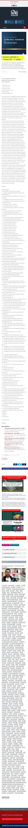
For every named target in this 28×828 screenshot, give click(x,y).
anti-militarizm (21, 601)
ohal (17, 729)
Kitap (19, 71)
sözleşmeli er (19, 757)
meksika (19, 715)
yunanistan (9, 793)
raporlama (19, 740)
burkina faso (10, 633)
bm (15, 629)
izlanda (22, 687)
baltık (3, 622)
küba (9, 705)
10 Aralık (12, 587)
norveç (13, 728)
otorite (13, 731)
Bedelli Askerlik (10, 624)
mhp (7, 719)
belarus (18, 624)
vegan (7, 775)
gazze (7, 664)
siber (17, 749)
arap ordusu (8, 605)
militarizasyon (13, 719)
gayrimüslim (17, 663)
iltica (7, 678)
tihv (8, 766)
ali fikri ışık (12, 597)
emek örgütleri (15, 652)
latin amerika (13, 708)
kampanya (10, 694)
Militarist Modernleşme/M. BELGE (12, 448)
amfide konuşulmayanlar (12, 599)
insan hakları (17, 680)
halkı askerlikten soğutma (16, 670)
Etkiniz (12, 656)
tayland (3, 763)
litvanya (23, 710)
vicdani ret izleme (10, 786)
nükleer (18, 728)
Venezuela (13, 775)
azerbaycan (10, 619)
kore (10, 703)
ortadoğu (22, 729)
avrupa (19, 613)
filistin (9, 661)
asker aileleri (21, 605)
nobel (8, 728)
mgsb (3, 719)
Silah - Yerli (15, 750)
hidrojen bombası (16, 671)
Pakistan (22, 733)
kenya (3, 698)
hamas (3, 671)
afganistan (9, 594)
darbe (10, 645)
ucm (3, 770)
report (3, 742)
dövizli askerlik (10, 647)
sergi (13, 749)
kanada (16, 694)
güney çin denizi (19, 666)
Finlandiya (15, 661)
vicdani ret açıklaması (14, 777)
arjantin (15, 605)
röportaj (9, 743)
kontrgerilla (4, 703)
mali (10, 714)
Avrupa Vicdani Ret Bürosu (16, 615)
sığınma (3, 756)
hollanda (4, 675)
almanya (19, 597)
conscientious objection (15, 640)
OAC (3, 729)
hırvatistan (21, 673)
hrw (9, 675)
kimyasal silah (10, 698)
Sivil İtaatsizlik (13, 754)
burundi (16, 633)
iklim (3, 678)
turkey (3, 768)
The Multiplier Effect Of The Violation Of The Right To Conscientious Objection (14, 765)
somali (21, 756)
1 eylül (22, 585)
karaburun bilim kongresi (7, 696)
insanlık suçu (10, 684)
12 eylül (18, 587)
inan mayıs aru (13, 678)
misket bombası (12, 721)
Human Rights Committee (17, 675)
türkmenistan (15, 768)
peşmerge (4, 736)
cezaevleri (4, 636)
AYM (20, 617)
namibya (10, 724)
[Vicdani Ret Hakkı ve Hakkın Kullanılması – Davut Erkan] (9, 540)
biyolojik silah (10, 629)
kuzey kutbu (17, 706)
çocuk (13, 638)
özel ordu (16, 733)
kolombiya (14, 701)
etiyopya (7, 656)
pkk (16, 736)
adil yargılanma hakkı (15, 592)
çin (12, 636)
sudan (9, 759)
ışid (2, 691)
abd (3, 592)
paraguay (13, 735)
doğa (3, 647)
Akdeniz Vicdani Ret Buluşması (16, 596)
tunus (22, 766)
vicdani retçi (19, 786)
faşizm (16, 659)
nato (15, 724)
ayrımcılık (4, 619)
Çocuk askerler (20, 638)
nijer (20, 726)
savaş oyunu (10, 747)
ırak (16, 689)
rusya (15, 743)
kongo (20, 701)
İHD (21, 677)
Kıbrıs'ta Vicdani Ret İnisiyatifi (15, 699)
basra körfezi (21, 622)
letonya (3, 710)
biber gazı (14, 626)
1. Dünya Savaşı (5, 587)
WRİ (12, 787)
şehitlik (7, 749)
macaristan (9, 712)
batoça (3, 624)
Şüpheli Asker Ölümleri (17, 759)
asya (15, 613)
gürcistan (12, 668)
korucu (15, 703)
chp (9, 636)
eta (2, 656)
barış (8, 622)
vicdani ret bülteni (20, 779)
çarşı (9, 634)
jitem (19, 691)
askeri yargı (19, 610)
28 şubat (12, 590)
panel (3, 735)
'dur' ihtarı (4, 585)
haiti (8, 670)
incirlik (19, 678)
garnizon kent (10, 663)
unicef (15, 773)
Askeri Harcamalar (11, 610)
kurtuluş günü (5, 706)
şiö (2, 754)
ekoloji (8, 652)
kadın (3, 692)
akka (3, 597)
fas (12, 659)
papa (8, 735)
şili (23, 752)
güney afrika (11, 666)
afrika (15, 594)
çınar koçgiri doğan (20, 636)
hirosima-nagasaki (12, 673)
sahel (3, 745)
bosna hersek (5, 631)
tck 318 (14, 763)
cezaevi (18, 634)
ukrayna (8, 770)
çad (21, 633)
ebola (19, 650)
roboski (8, 742)
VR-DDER (7, 787)
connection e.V (5, 640)
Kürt (20, 705)
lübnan (3, 712)
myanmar (4, 724)
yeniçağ (21, 789)
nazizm (20, 724)
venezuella (20, 775)
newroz (15, 726)
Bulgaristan (12, 631)
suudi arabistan (19, 761)
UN (11, 773)
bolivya (20, 629)
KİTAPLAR (4, 423)
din (22, 645)
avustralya (4, 617)
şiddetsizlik (4, 750)
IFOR (13, 677)
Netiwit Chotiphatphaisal (7, 726)
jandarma (8, 691)
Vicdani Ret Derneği (6, 780)
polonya (8, 738)
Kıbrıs (16, 698)
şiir (9, 750)
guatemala (4, 666)
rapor (13, 740)
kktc (3, 701)
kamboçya (20, 692)
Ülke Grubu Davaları (14, 772)
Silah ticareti (9, 752)
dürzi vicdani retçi (19, 648)
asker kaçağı (16, 606)
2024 (7, 590)
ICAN (9, 677)
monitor (9, 722)
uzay (3, 775)
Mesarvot (8, 717)
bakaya (19, 620)
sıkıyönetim (9, 756)
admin (6, 455)
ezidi (9, 659)
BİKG (19, 626)
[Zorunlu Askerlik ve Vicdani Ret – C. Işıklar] (14, 54)
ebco (14, 650)
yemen (8, 789)
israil (3, 687)
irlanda (3, 685)
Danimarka (4, 645)
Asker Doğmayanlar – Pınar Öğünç (12, 433)
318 (16, 590)
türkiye (8, 768)
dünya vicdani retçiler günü (7, 648)
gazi (3, 664)
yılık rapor (4, 791)
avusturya (11, 617)
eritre (21, 652)
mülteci (14, 722)
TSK (16, 766)
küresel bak (15, 705)
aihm (7, 596)
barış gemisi (14, 622)
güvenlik (18, 668)
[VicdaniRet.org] (14, 12)
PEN (18, 735)
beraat (8, 626)
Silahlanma (18, 752)
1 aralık (16, 585)
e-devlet (9, 650)
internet (17, 684)
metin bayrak (15, 717)
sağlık (20, 743)
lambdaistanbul (5, 708)
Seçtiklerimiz (23, 71)
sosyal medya (5, 757)
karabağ (21, 694)
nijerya (3, 728)
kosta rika (4, 705)
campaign (4, 634)
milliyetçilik (4, 721)
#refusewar (10, 585)
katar (22, 696)
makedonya (16, 712)
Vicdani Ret (4, 458)
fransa (20, 661)
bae (16, 619)
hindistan (4, 673)
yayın (17, 787)
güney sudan (5, 668)
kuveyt (11, 706)
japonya (14, 691)
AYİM (16, 617)
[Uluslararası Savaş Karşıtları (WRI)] (9, 23)
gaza (23, 663)
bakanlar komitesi (12, 620)
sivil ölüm (20, 754)
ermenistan (15, 654)
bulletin (18, 631)
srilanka (3, 759)
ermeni (9, 654)
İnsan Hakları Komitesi (13, 682)
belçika (3, 626)
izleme (3, 689)
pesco (22, 735)
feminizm (22, 659)
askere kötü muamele (12, 608)
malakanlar (4, 714)
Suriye (3, 761)
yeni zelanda (15, 789)
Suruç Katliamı (11, 761)
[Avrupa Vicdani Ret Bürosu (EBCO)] (19, 23)
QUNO (3, 740)
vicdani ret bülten (10, 779)
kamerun (4, 694)
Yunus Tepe (13, 3)
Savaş (8, 745)
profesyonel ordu (16, 738)
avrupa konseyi (5, 615)
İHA (16, 677)
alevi (7, 597)
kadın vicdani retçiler (12, 692)
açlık (8, 592)
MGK (21, 717)
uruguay (21, 773)
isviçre (13, 687)
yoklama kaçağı (11, 791)
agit (3, 596)
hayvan (8, 671)
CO (2, 638)
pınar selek (10, 736)
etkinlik (17, 656)
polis (3, 738)
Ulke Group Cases (17, 770)
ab (20, 590)
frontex (3, 663)
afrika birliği (21, 594)
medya (3, 715)
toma (13, 766)
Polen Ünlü (22, 736)
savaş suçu (17, 747)
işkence (8, 685)
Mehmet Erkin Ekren (12, 715)
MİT (18, 721)
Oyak (18, 731)
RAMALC (8, 740)
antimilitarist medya (6, 603)
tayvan (9, 763)
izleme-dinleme (10, 689)
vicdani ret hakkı (16, 780)
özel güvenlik (8, 733)
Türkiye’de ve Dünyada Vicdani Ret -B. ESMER (15, 428)
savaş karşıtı (14, 745)
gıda (16, 664)
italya (18, 687)
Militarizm (20, 719)
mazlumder (20, 714)
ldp (19, 708)
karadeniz (17, 696)
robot (14, 742)
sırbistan (16, 756)
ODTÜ (12, 729)
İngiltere (4, 680)
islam (14, 685)
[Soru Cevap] (14, 808)
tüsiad (22, 768)
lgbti (8, 710)
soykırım (12, 757)
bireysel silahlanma (11, 627)
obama (7, 729)
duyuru (3, 650)
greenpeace (21, 664)
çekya (13, 634)
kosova (20, 703)
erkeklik (3, 654)
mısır (23, 721)
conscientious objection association (9, 641)
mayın (14, 714)
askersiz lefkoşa (14, 612)
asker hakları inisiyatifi (6, 606)
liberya (13, 710)
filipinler (3, 661)
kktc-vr (7, 701)
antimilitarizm (15, 603)
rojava (19, 742)
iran (21, 684)
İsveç (8, 687)
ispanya (19, 685)
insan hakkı (10, 680)
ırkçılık (21, 689)
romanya (4, 743)
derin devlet (16, 645)
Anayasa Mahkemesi (11, 601)
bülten (3, 633)
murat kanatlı (21, 722)
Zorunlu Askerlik (18, 793)
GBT (12, 664)
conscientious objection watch (16, 643)
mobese (4, 722)
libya (18, 710)
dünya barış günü (18, 647)
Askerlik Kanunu (5, 612)
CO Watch (8, 638)
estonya (21, 654)
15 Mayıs (7, 589)
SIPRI (6, 754)
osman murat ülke (6, 731)
